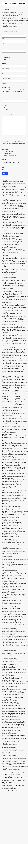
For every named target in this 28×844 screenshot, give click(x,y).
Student (5, 59)
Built (5, 107)
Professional (7, 57)
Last (3, 43)
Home (3, 9)
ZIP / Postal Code (6, 78)
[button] (24, 4)
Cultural (7, 153)
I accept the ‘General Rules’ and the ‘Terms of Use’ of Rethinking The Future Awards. (15, 161)
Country (4, 83)
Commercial (8, 151)
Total (3, 167)
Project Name (5, 99)
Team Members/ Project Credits (9, 114)
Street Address (5, 68)
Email (3, 49)
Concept (6, 109)
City (3, 73)
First (3, 38)
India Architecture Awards (13, 4)
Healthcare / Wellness (10, 155)
